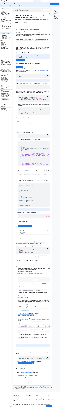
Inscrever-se (49, 406)
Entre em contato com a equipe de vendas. (17, 400)
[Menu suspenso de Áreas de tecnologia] (19, 1)
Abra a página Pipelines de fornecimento (25, 271)
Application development (8, 3)
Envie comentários (46, 15)
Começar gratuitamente (54, 3)
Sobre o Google (15, 404)
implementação (37, 256)
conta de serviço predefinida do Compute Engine (30, 89)
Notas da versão (27, 398)
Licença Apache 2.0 (29, 387)
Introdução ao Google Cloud (40, 396)
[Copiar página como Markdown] (39, 17)
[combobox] (37, 1)
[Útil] (48, 13)
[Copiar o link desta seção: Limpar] (20, 350)
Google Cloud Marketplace (16, 398)
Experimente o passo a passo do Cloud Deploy (25, 377)
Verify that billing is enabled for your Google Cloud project (25, 61)
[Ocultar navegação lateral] (10, 406)
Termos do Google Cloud (30, 404)
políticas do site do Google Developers (45, 387)
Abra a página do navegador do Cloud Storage (26, 315)
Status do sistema (27, 399)
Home (15, 13)
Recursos (16, 5)
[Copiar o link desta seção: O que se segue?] (25, 368)
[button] (5, 21)
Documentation (19, 13)
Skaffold (25, 24)
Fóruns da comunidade (28, 395)
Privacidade (19, 404)
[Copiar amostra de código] (49, 75)
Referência (21, 5)
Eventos (49, 396)
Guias (7, 5)
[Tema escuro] (47, 75)
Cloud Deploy (17, 3)
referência (26, 170)
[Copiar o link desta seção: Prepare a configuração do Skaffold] (34, 118)
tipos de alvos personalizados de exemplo (27, 372)
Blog (48, 395)
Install (17, 68)
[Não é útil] (49, 13)
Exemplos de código (39, 398)
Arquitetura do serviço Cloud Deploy (21, 243)
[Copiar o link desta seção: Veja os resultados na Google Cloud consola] (39, 260)
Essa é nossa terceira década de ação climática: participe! (42, 404)
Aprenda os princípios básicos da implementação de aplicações (28, 375)
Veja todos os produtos (16, 395)
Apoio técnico (11, 5)
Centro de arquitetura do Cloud (40, 399)
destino (17, 121)
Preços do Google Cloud (16, 396)
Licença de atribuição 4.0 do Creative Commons (43, 386)
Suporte (26, 396)
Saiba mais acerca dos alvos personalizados (25, 370)
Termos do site (24, 404)
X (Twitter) (49, 398)
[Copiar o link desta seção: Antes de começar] (24, 45)
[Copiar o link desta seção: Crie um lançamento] (27, 238)
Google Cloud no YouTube (51, 399)
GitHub (37, 395)
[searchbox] (6, 8)
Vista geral (2, 5)
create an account (40, 47)
